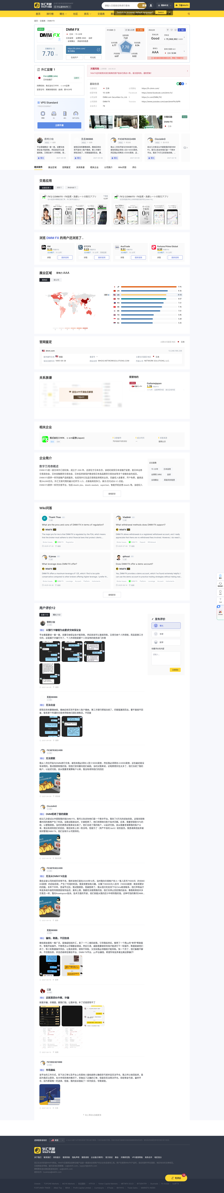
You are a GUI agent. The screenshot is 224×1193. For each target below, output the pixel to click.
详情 (49, 257)
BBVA (67, 1188)
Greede (37, 1184)
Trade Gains (132, 1188)
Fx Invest (165, 1184)
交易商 (42, 21)
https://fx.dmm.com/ (150, 88)
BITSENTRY (142, 1184)
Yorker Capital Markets (108, 1184)
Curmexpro (99, 1188)
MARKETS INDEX (148, 1188)
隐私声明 (75, 1157)
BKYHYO (120, 1188)
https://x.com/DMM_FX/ (152, 97)
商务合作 (148, 1157)
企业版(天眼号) (97, 1157)
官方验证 (109, 1157)
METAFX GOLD (127, 1184)
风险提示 (56, 1157)
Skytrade (154, 1184)
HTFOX (92, 1184)
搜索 (144, 5)
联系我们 (47, 1157)
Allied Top (58, 1188)
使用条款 (66, 1157)
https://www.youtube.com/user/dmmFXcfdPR (161, 101)
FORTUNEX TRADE (42, 1188)
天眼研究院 (125, 1157)
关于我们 (37, 1157)
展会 (116, 1157)
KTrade (110, 1188)
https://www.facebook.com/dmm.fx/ (157, 93)
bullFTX (176, 1184)
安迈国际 (81, 1184)
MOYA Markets (68, 1184)
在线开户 (74, 57)
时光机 (93, 57)
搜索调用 (85, 1157)
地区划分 (158, 1157)
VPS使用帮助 (137, 1157)
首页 (36, 21)
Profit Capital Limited (82, 1188)
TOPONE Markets (51, 1184)
